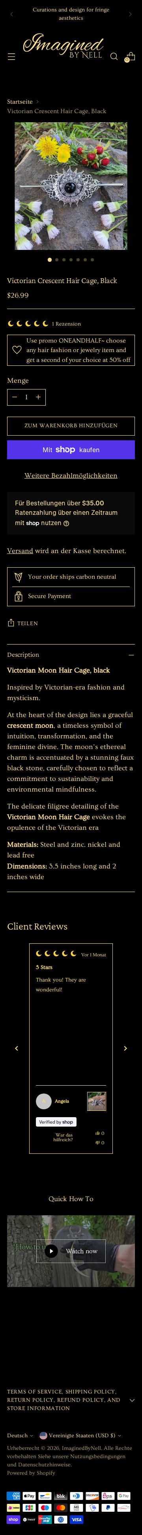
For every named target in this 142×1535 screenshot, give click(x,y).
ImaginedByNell (81, 1448)
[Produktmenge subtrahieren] (14, 397)
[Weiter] (125, 1048)
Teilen (27, 623)
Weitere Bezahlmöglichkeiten (71, 475)
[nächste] (130, 14)
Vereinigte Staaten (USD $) (82, 1436)
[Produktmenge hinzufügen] (38, 397)
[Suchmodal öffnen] (114, 56)
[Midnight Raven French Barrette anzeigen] (96, 1101)
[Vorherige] (12, 14)
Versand (20, 551)
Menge (18, 380)
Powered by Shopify (31, 1473)
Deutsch (17, 1436)
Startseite (20, 101)
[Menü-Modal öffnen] (11, 56)
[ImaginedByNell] (62, 56)
